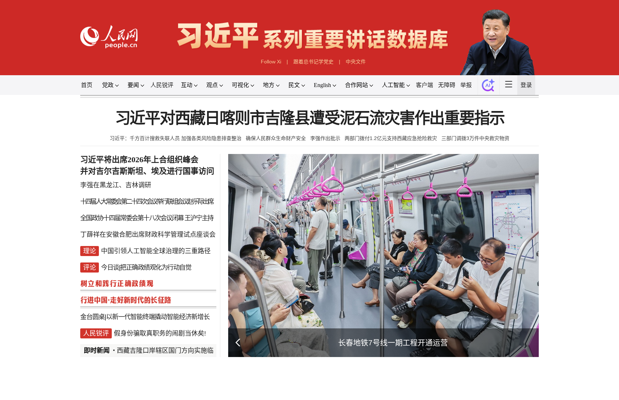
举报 (466, 85)
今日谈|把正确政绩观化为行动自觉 (146, 267)
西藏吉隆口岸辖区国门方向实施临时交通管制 (181, 350)
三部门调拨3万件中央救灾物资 (475, 138)
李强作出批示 (325, 138)
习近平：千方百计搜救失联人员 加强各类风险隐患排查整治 (175, 138)
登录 (526, 85)
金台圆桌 (92, 317)
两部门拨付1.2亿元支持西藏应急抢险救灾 (391, 138)
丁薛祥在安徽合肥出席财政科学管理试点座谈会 (148, 234)
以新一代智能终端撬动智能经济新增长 (158, 317)
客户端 (424, 85)
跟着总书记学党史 (313, 61)
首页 (86, 85)
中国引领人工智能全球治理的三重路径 (156, 251)
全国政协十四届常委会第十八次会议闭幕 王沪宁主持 (146, 218)
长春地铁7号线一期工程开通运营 (393, 342)
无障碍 (446, 85)
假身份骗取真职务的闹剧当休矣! (160, 333)
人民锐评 (161, 85)
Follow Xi (271, 61)
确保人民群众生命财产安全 (276, 138)
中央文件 (356, 61)
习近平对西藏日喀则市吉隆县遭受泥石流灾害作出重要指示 (309, 118)
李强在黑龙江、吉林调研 (115, 185)
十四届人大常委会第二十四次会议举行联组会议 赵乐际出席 (146, 201)
